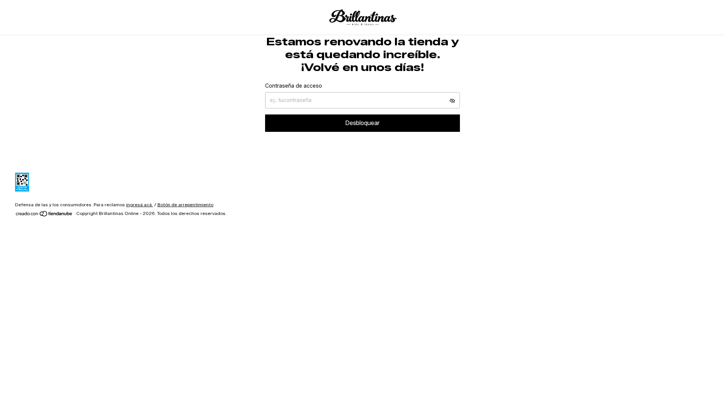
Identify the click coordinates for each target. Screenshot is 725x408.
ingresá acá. (139, 204)
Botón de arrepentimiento (185, 204)
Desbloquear (362, 123)
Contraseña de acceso (293, 86)
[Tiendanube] (44, 215)
